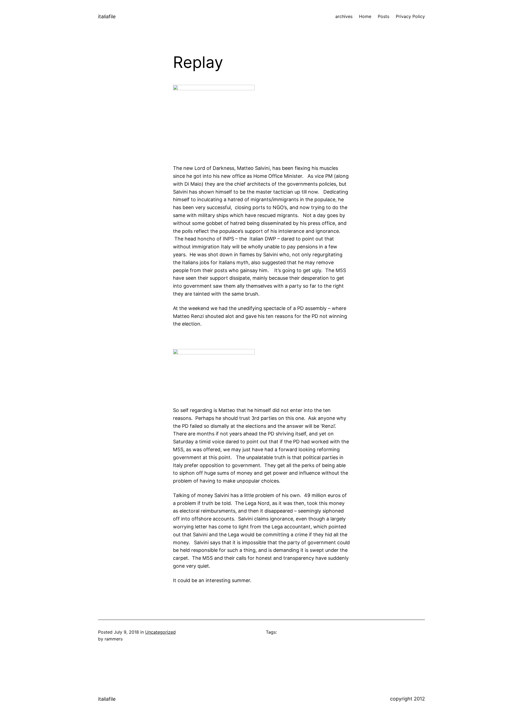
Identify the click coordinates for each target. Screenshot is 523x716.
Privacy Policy (410, 16)
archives (343, 16)
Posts (383, 16)
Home (365, 16)
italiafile (106, 16)
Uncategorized (160, 632)
